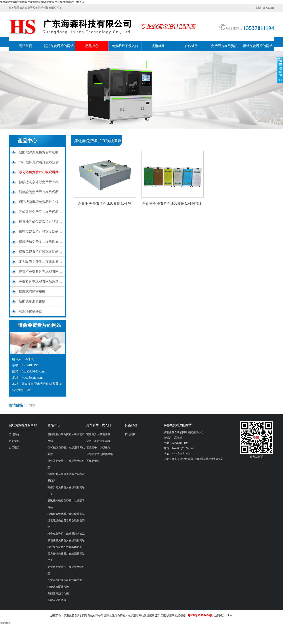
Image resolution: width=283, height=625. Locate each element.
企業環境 (14, 447)
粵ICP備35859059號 (200, 615)
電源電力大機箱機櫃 (98, 434)
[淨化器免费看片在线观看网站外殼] (105, 196)
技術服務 (158, 46)
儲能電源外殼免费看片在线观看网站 (42, 152)
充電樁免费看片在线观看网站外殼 (42, 271)
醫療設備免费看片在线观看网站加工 (42, 192)
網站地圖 (5, 623)
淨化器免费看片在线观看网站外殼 (42, 172)
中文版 (257, 7)
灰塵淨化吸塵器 (30, 311)
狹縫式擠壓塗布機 (32, 291)
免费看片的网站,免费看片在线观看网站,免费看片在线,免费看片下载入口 (42, 2)
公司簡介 (14, 434)
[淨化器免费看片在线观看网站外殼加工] (172, 196)
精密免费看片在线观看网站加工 (42, 232)
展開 (280, 70)
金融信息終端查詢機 (98, 441)
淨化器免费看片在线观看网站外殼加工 (172, 203)
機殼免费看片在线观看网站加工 (42, 251)
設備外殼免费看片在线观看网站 (42, 212)
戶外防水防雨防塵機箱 (99, 454)
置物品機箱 (92, 460)
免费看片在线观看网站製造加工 (42, 281)
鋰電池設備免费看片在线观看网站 (42, 222)
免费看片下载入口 (125, 46)
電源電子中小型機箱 (98, 447)
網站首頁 (25, 46)
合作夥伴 (191, 46)
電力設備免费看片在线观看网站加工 (42, 261)
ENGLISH (268, 7)
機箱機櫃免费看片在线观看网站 (42, 241)
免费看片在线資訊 (224, 46)
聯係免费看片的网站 (258, 46)
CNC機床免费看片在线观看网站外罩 (42, 162)
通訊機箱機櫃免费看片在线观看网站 (42, 202)
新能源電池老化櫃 (32, 301)
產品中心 (91, 46)
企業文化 (14, 441)
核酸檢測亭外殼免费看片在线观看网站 (42, 182)
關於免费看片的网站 (59, 46)
